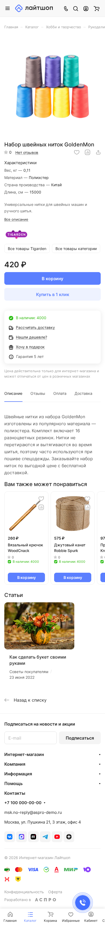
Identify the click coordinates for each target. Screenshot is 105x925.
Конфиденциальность (24, 891)
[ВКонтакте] (9, 836)
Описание (13, 393)
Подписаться (80, 738)
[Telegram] (45, 836)
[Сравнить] (87, 152)
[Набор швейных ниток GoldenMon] (52, 87)
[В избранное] (76, 152)
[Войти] (85, 8)
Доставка (83, 393)
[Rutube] (33, 836)
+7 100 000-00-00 (22, 802)
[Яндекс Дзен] (69, 836)
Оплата (59, 393)
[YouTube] (57, 836)
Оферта (55, 891)
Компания (14, 764)
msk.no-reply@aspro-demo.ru (33, 812)
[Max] (21, 836)
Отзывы (37, 393)
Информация (18, 773)
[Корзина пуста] (96, 8)
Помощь (13, 783)
